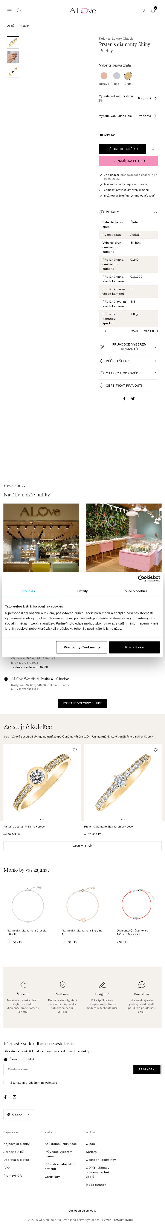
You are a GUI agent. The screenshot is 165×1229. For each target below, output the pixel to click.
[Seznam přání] (142, 10)
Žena (13, 1059)
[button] (128, 212)
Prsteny (25, 25)
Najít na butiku (131, 161)
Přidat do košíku (122, 149)
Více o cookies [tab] (136, 591)
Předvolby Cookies (79, 647)
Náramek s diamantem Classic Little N (26, 932)
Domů (11, 25)
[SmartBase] (123, 1220)
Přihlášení (147, 1069)
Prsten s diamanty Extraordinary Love (108, 826)
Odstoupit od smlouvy (82, 1210)
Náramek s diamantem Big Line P (82, 932)
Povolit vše (134, 647)
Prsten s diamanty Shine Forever (24, 826)
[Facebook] (5, 1097)
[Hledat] (19, 10)
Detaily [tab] (82, 591)
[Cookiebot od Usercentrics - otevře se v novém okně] (141, 578)
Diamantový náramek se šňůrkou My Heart (132, 932)
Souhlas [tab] (28, 591)
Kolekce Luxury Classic (116, 38)
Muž (31, 1059)
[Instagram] (14, 1097)
